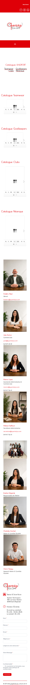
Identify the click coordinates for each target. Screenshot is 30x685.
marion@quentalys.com (11, 387)
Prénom (5, 625)
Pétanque (20, 70)
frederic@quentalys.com (11, 299)
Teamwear (8, 69)
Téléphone (6, 639)
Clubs (11, 70)
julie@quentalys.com (10, 341)
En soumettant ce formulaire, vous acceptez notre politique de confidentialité (14, 668)
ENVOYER (7, 674)
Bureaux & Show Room (14, 594)
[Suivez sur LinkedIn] (28, 10)
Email (5, 632)
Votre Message (8, 652)
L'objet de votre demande (11, 645)
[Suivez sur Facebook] (21, 10)
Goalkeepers (21, 69)
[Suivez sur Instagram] (24, 10)
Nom (5, 618)
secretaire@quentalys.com (12, 431)
